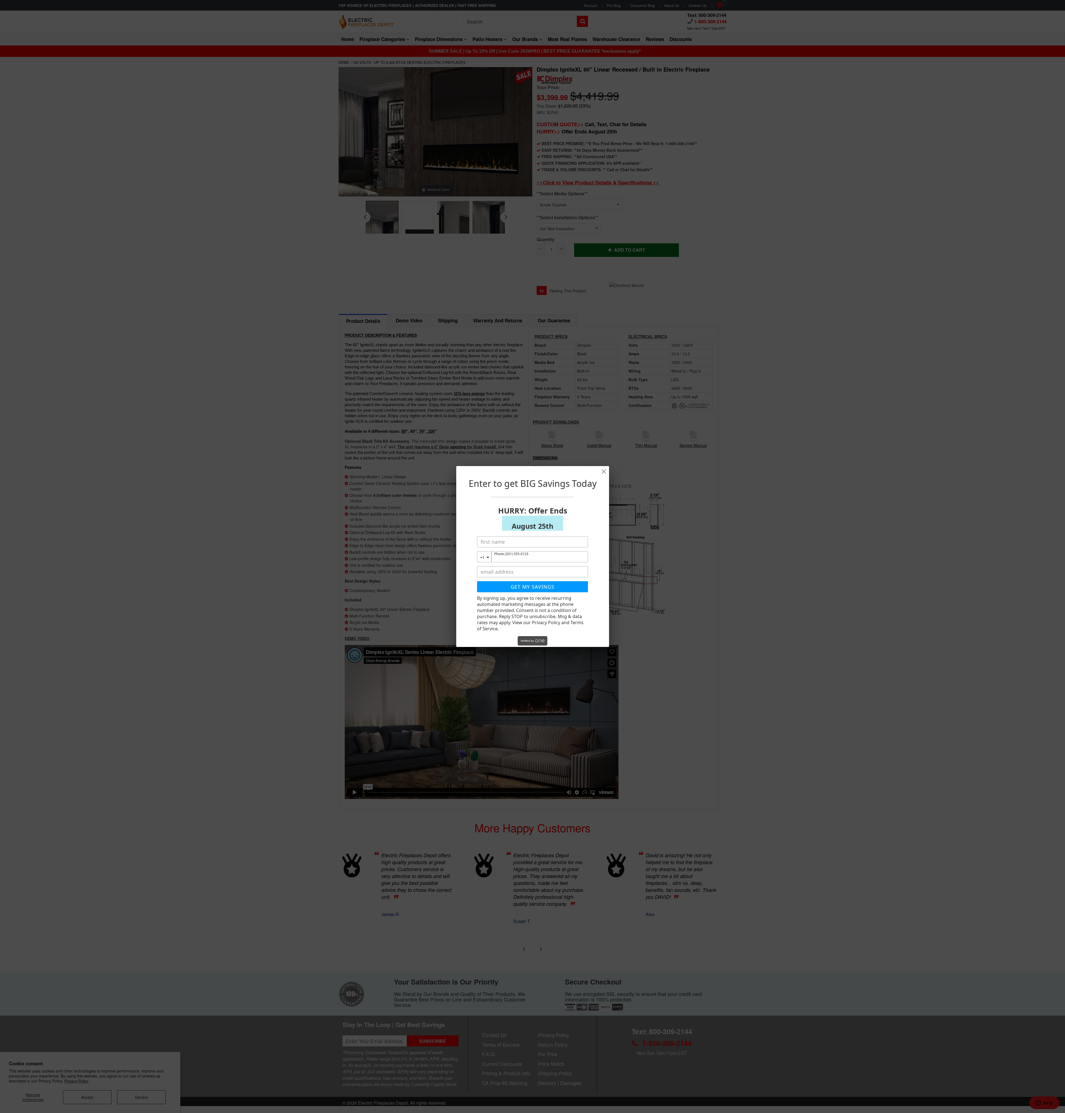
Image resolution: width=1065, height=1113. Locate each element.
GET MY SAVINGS (532, 586)
